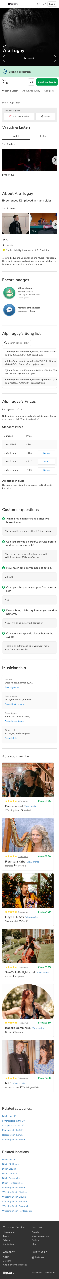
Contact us (8, 1244)
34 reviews (23, 967)
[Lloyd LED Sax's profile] (28, 899)
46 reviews (23, 1023)
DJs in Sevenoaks (11, 1178)
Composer (27, 699)
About (6, 1256)
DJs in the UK (9, 1116)
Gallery (35, 1240)
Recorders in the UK (12, 1134)
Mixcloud (50, 1272)
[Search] (38, 4)
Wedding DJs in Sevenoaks (16, 1206)
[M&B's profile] (28, 1066)
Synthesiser (14, 699)
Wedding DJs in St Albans (15, 1192)
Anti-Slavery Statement (14, 1264)
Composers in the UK (13, 1125)
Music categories (40, 1236)
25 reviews (23, 912)
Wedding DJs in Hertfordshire (17, 1210)
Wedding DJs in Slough (14, 1196)
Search (35, 1232)
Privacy (6, 1240)
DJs (4, 102)
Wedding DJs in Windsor (15, 1201)
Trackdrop (37, 1272)
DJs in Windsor (10, 1173)
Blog (34, 1244)
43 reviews (23, 856)
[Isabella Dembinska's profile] (28, 1010)
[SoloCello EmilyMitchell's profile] (28, 955)
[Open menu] (4, 4)
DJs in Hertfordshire (12, 1183)
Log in (52, 4)
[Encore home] (13, 4)
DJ (6, 699)
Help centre (8, 1232)
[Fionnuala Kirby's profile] (28, 844)
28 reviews (23, 1078)
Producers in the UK (12, 1130)
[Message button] (31, 82)
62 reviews (23, 801)
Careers (7, 1260)
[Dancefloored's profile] (28, 789)
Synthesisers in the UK (13, 1120)
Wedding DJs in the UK (13, 1139)
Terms (6, 1236)
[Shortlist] (44, 4)
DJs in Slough (9, 1168)
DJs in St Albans (10, 1164)
